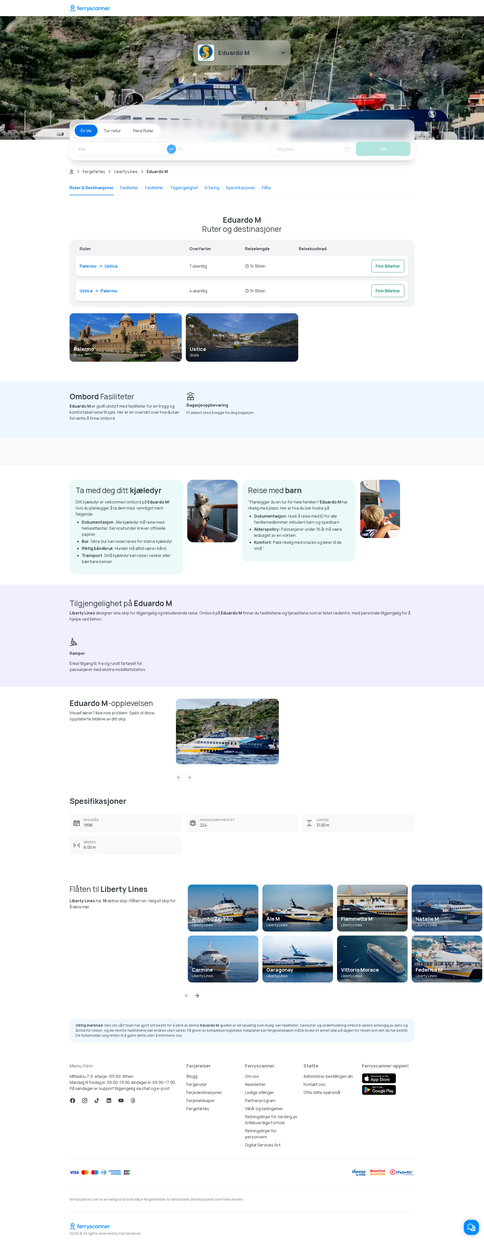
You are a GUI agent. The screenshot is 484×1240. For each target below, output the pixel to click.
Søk (383, 149)
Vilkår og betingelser (264, 1108)
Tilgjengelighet (184, 187)
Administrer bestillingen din (328, 1076)
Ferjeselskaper (201, 1100)
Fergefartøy (94, 171)
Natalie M (427, 918)
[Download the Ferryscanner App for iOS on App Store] (379, 1078)
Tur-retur (112, 130)
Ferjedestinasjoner (204, 1092)
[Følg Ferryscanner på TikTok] (97, 1100)
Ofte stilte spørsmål (322, 1092)
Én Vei (86, 130)
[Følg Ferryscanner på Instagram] (85, 1100)
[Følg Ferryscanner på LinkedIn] (109, 1100)
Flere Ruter (143, 130)
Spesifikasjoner (240, 187)
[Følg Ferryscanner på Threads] (133, 1100)
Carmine (202, 969)
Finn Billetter (388, 266)
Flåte (266, 187)
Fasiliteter (129, 187)
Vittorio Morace (360, 969)
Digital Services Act (263, 1145)
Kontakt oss (314, 1084)
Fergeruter (197, 1084)
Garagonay (279, 969)
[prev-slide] (179, 777)
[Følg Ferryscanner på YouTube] (121, 1100)
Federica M (429, 969)
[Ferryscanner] (90, 8)
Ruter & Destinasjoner (92, 187)
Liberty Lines (126, 171)
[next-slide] (189, 777)
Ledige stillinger (259, 1092)
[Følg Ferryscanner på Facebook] (73, 1100)
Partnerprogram (260, 1100)
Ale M (273, 918)
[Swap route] (171, 149)
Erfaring (212, 187)
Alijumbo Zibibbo (212, 918)
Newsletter (255, 1084)
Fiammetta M (357, 918)
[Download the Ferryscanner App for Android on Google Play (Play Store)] (379, 1090)
